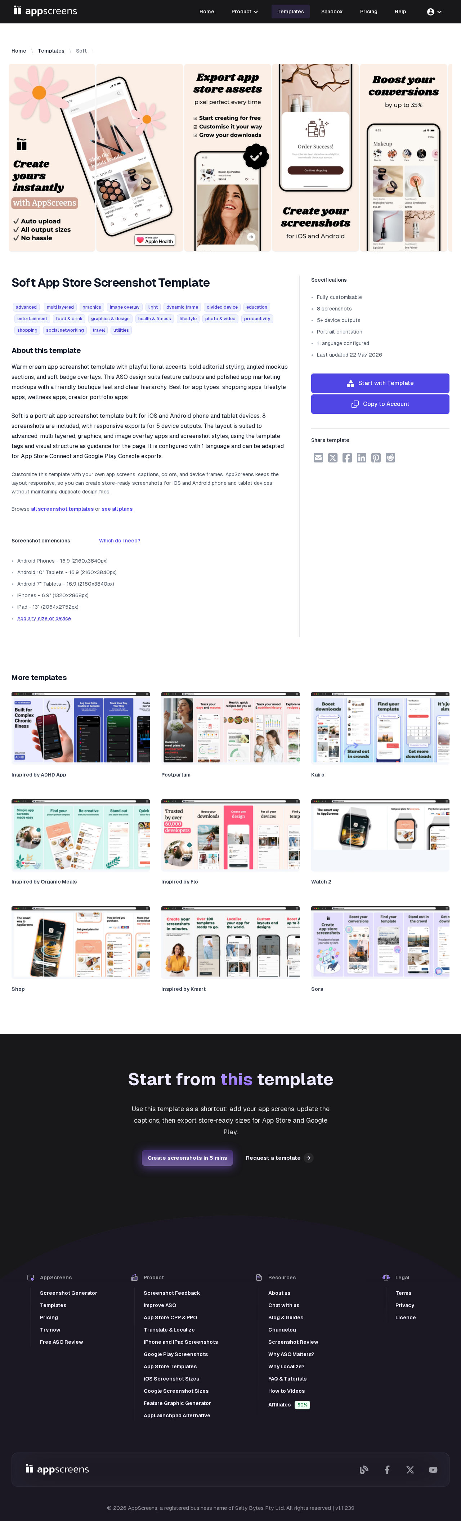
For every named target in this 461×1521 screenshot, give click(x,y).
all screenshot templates (62, 509)
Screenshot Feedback (172, 1293)
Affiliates (287, 1405)
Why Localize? (286, 1366)
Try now (50, 1329)
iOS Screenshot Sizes (171, 1378)
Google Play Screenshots (176, 1354)
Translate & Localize (169, 1329)
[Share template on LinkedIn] (361, 457)
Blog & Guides (285, 1317)
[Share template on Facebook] (347, 457)
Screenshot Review (293, 1342)
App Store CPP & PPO (170, 1317)
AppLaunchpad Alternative (177, 1415)
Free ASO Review (61, 1342)
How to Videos (286, 1390)
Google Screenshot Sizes (176, 1390)
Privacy (404, 1305)
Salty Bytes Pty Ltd (259, 1508)
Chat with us (283, 1305)
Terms (403, 1293)
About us (279, 1293)
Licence (405, 1317)
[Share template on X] (333, 457)
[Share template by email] (318, 457)
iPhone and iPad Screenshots (181, 1342)
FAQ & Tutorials (287, 1378)
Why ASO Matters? (291, 1354)
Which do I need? (119, 540)
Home (19, 51)
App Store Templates (170, 1366)
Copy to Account (384, 404)
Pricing (49, 1317)
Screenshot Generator (68, 1293)
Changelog (282, 1329)
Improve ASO (160, 1305)
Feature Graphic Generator (177, 1403)
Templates (51, 51)
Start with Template (384, 383)
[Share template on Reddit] (390, 457)
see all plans (117, 509)
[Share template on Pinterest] (376, 457)
